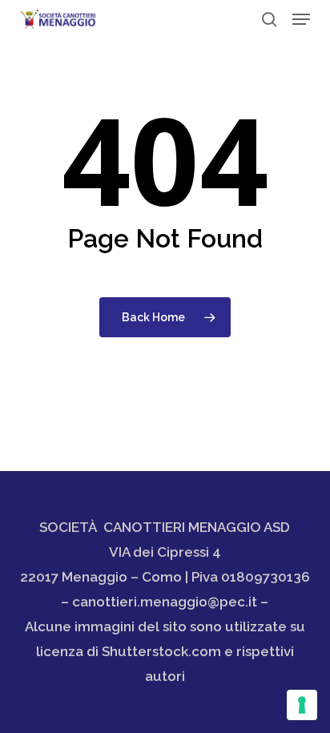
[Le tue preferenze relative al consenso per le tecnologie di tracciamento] (302, 705)
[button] (301, 19)
